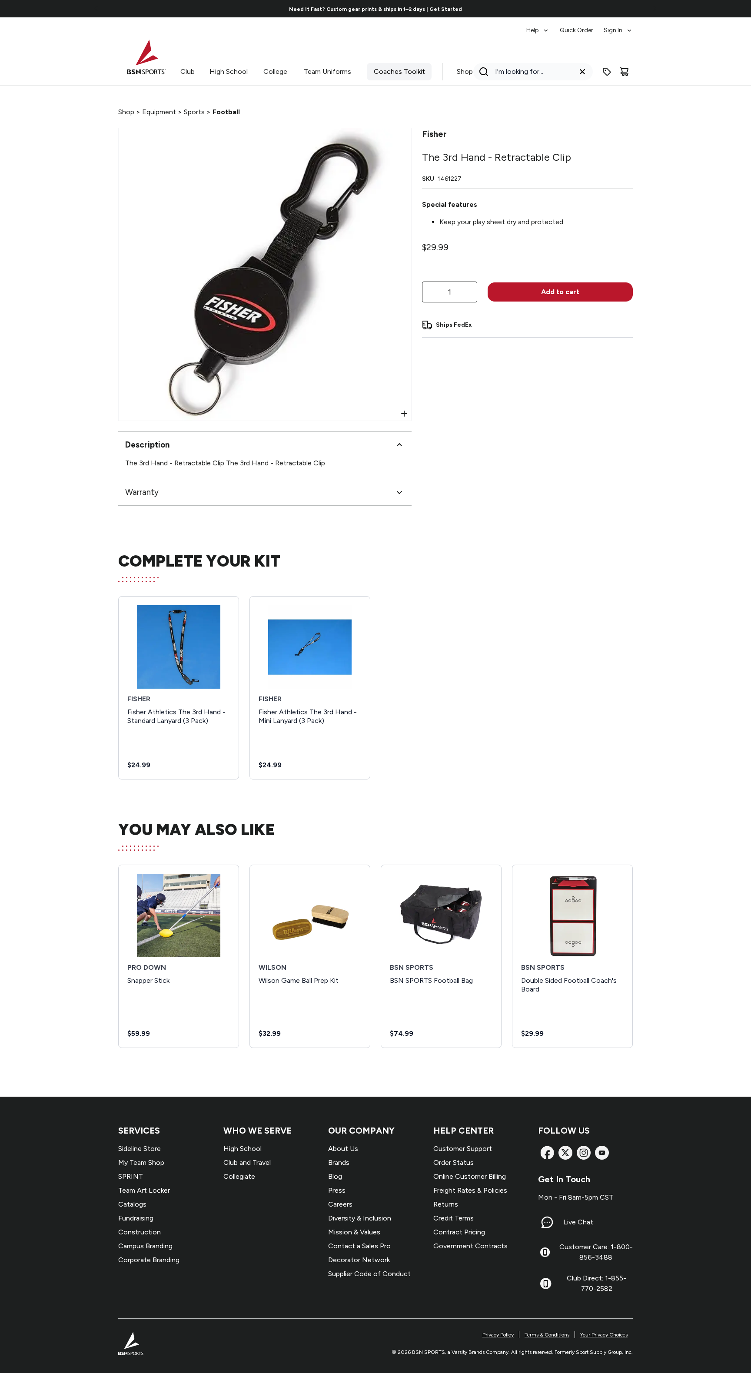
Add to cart (560, 292)
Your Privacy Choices (604, 1335)
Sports (194, 112)
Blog (335, 1176)
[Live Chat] (547, 1222)
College (275, 71)
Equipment (159, 112)
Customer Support (462, 1148)
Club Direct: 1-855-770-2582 (596, 1283)
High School (228, 71)
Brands (338, 1162)
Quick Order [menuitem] (576, 30)
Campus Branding (145, 1246)
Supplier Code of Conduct (369, 1274)
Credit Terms (453, 1218)
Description (147, 445)
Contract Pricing (459, 1232)
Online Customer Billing (469, 1176)
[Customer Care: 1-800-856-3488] (545, 1252)
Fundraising (135, 1218)
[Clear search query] (582, 71)
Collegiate (239, 1176)
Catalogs (132, 1204)
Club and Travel (247, 1162)
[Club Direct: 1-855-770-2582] (545, 1283)
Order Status (453, 1162)
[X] (565, 1153)
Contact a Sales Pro (359, 1246)
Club (187, 71)
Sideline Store (139, 1148)
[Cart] (624, 71)
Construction (139, 1232)
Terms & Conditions (547, 1335)
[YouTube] (602, 1153)
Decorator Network (359, 1260)
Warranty (142, 492)
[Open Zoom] (404, 413)
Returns (445, 1204)
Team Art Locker (144, 1190)
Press (337, 1190)
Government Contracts (470, 1246)
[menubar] (579, 26)
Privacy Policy (498, 1335)
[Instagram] (584, 1153)
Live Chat (578, 1222)
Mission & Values (354, 1232)
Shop (465, 71)
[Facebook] (547, 1153)
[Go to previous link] (96, 8)
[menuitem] (537, 26)
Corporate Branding (148, 1260)
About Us (343, 1148)
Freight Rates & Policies (470, 1190)
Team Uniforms (327, 71)
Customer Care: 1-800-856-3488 (596, 1252)
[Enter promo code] (606, 71)
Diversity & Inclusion (359, 1218)
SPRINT (130, 1176)
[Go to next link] (654, 8)
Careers (340, 1204)
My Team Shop (141, 1162)
